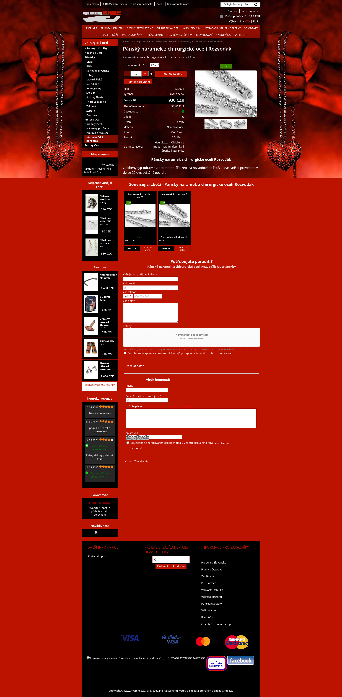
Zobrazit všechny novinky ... (100, 386)
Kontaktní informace (178, 4)
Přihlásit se (232, 10)
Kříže (89, 66)
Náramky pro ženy (97, 128)
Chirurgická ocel (168, 28)
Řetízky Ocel (92, 145)
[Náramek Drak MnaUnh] (91, 282)
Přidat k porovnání (100, 502)
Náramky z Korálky (96, 48)
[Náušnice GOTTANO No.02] (92, 247)
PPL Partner (208, 583)
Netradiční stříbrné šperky (222, 28)
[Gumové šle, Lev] (91, 348)
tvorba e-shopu (187, 690)
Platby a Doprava (211, 569)
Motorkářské (94, 79)
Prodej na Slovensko (213, 562)
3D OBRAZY (251, 28)
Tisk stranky (141, 461)
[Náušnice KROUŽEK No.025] (92, 225)
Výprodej (241, 34)
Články (160, 4)
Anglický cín (191, 28)
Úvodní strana (91, 4)
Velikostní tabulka (212, 590)
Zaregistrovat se (250, 10)
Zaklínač (91, 106)
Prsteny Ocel (92, 119)
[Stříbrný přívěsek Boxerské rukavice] (91, 370)
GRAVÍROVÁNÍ (204, 34)
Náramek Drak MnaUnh (108, 276)
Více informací (225, 353)
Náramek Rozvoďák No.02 (140, 196)
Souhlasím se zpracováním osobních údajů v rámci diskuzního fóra (172, 443)
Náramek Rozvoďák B (174, 194)
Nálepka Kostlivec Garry (105, 199)
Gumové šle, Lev (107, 342)
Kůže (115, 34)
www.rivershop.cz (134, 690)
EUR (255, 21)
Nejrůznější (93, 84)
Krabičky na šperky (180, 34)
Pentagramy (93, 88)
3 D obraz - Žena (106, 298)
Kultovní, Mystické (97, 70)
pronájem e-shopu (211, 690)
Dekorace (102, 34)
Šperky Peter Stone (140, 28)
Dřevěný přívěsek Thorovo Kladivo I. (105, 322)
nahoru (127, 461)
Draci (89, 61)
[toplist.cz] (100, 532)
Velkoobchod (209, 610)
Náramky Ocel (93, 124)
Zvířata (90, 110)
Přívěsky (90, 57)
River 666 (207, 617)
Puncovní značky (211, 604)
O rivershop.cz (97, 556)
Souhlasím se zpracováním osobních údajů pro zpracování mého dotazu (172, 353)
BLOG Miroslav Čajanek (114, 4)
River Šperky (176, 94)
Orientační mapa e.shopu (216, 624)
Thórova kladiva (96, 101)
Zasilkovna (207, 576)
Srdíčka (90, 93)
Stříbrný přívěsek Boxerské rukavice (105, 366)
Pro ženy (91, 115)
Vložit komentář (158, 380)
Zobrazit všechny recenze (99, 484)
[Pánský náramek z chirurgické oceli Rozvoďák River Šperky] (225, 93)
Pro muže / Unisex (97, 133)
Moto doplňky (132, 34)
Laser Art (90, 28)
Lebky (90, 75)
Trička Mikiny (154, 34)
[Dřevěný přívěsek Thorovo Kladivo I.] (91, 326)
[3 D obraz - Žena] (91, 304)
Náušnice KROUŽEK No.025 (105, 221)
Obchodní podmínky (142, 4)
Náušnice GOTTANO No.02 (105, 243)
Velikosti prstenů (211, 597)
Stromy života (94, 97)
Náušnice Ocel (93, 52)
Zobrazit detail (148, 248)
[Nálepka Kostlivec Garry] (92, 203)
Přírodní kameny (112, 28)
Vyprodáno (223, 34)
